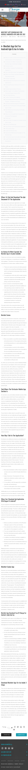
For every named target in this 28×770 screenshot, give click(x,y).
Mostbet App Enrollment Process (13, 89)
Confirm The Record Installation (12, 97)
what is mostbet (23, 327)
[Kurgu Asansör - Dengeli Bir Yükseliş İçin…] (14, 9)
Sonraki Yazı (21, 734)
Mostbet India (8, 18)
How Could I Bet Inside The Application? (14, 72)
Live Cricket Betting (10, 95)
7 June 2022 (13, 36)
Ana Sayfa (3, 760)
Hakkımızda (10, 760)
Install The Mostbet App (11, 130)
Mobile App (8, 118)
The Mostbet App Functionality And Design (15, 137)
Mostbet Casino (9, 66)
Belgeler (17, 760)
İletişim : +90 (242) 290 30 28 (14, 1)
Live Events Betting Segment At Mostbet (15, 103)
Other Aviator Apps (9, 128)
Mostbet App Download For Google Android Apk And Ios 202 (13, 33)
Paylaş (4, 727)
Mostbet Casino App (10, 78)
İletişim (23, 760)
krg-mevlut (5, 36)
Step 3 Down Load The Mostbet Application (15, 126)
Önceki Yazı (7, 734)
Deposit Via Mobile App (10, 124)
